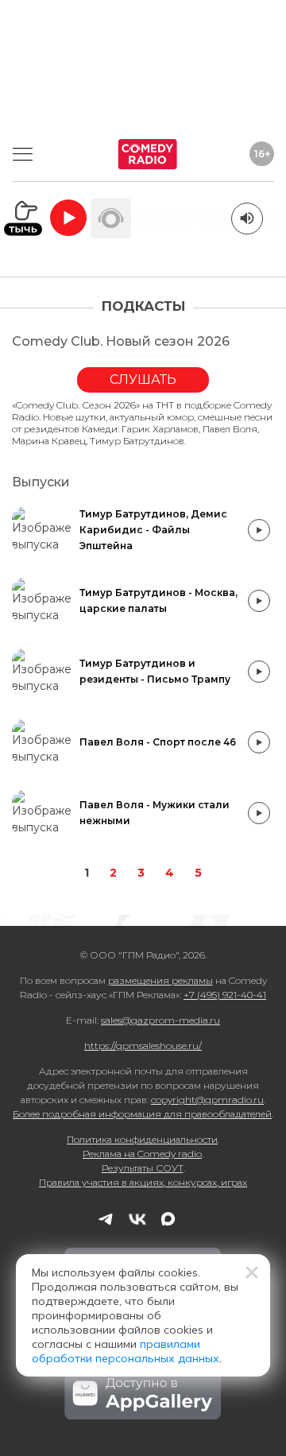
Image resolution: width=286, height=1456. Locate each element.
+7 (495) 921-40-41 (225, 995)
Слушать (143, 379)
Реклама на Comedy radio (142, 1154)
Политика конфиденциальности (142, 1139)
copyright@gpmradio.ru (207, 1100)
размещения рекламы (160, 980)
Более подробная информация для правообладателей (142, 1114)
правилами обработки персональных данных (125, 1351)
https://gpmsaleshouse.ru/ (143, 1045)
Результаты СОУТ (143, 1168)
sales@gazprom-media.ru (160, 1020)
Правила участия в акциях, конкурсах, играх (143, 1182)
